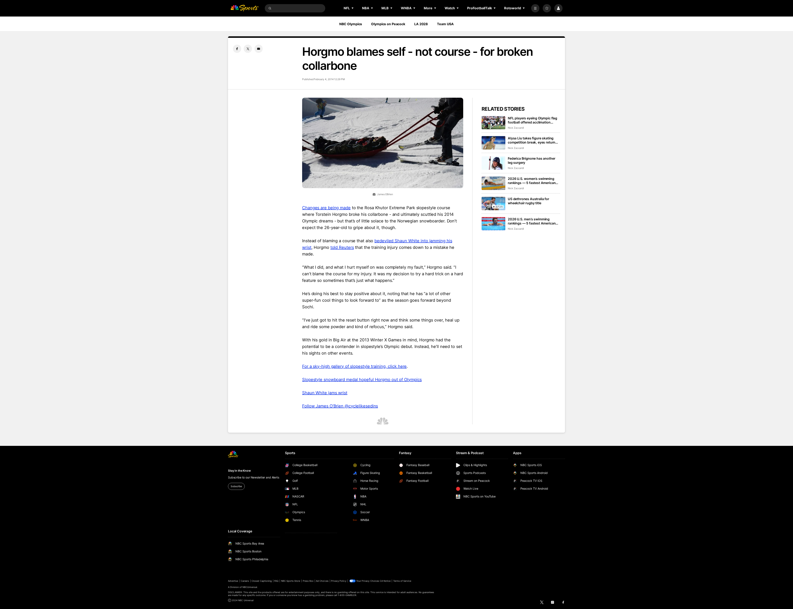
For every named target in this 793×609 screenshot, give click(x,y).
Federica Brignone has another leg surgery (531, 160)
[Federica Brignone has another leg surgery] (493, 163)
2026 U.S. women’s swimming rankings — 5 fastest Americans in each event (532, 181)
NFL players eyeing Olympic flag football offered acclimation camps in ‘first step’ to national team (532, 120)
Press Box (308, 580)
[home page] (244, 8)
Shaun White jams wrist (324, 392)
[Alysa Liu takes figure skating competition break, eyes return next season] (493, 143)
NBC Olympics (350, 24)
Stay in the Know (239, 470)
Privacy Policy (338, 580)
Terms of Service (402, 580)
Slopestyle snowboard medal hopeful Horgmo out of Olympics (362, 379)
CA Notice (385, 580)
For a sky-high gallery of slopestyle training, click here (354, 366)
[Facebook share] (237, 49)
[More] (535, 8)
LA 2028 (421, 24)
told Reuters (342, 247)
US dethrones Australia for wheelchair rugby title (528, 201)
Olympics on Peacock (388, 24)
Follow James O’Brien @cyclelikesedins (340, 406)
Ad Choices (322, 580)
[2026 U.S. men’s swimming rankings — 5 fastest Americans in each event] (493, 223)
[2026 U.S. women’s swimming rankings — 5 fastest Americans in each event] (493, 183)
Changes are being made (326, 207)
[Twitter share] (248, 49)
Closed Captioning (262, 580)
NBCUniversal (249, 587)
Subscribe (236, 486)
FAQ (276, 580)
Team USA (445, 24)
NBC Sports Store (290, 580)
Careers (245, 580)
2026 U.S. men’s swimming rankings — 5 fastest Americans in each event (532, 221)
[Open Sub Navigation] (352, 8)
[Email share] (258, 49)
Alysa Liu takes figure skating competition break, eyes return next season (531, 140)
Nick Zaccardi (516, 127)
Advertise (233, 580)
